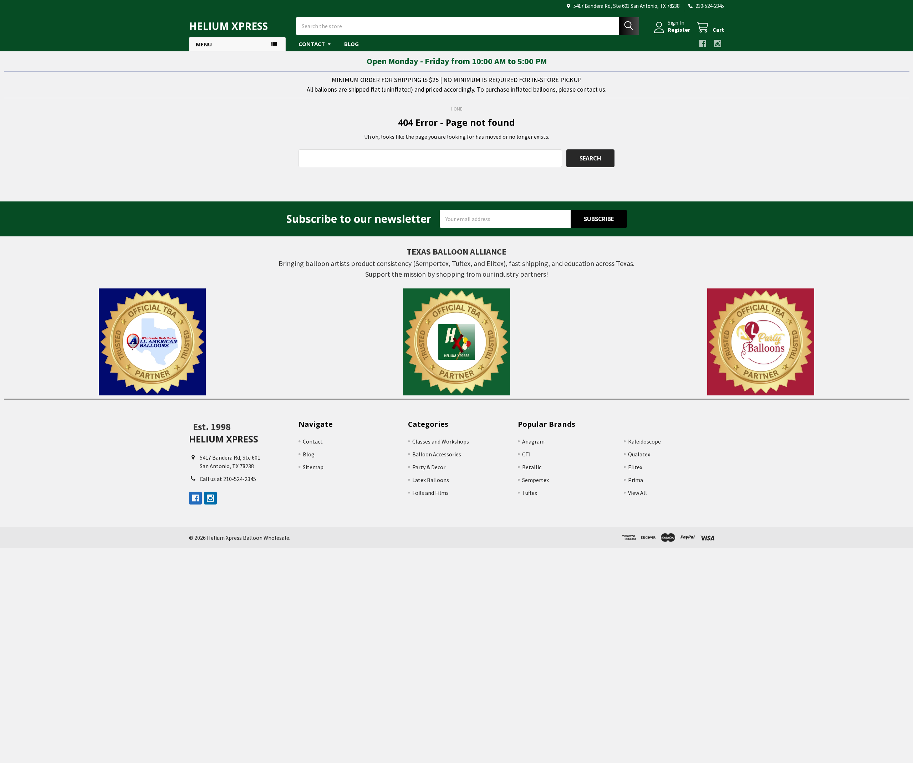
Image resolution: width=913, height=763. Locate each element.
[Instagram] (717, 43)
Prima (635, 479)
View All (637, 492)
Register (679, 29)
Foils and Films (430, 492)
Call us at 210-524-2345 (228, 478)
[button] (152, 341)
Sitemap (313, 467)
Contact (312, 43)
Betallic (531, 467)
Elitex (635, 467)
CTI (526, 454)
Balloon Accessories (436, 454)
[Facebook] (702, 43)
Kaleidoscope (644, 441)
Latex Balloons (430, 479)
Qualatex (639, 454)
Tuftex (529, 492)
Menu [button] (204, 44)
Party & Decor (428, 467)
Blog (351, 43)
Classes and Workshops (440, 441)
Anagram (533, 441)
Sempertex (535, 479)
